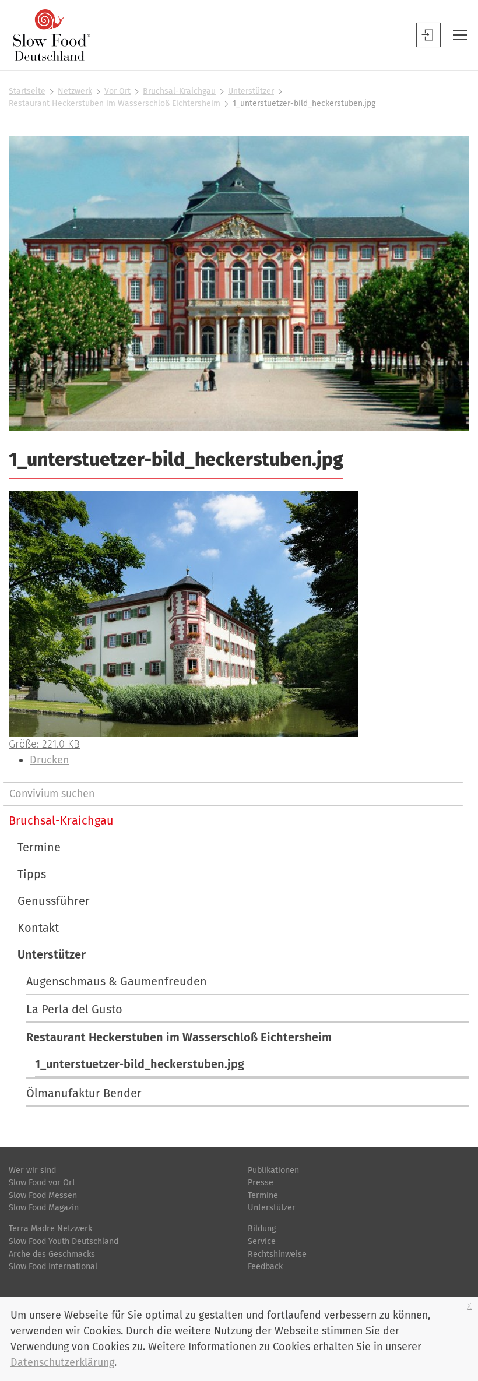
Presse (260, 1183)
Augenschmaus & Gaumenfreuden (116, 981)
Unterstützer (251, 91)
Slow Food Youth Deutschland (63, 1241)
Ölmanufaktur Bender (84, 1093)
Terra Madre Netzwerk (50, 1229)
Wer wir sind (32, 1170)
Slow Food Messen (43, 1195)
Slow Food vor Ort (42, 1183)
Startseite (27, 91)
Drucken (49, 759)
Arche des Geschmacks (52, 1254)
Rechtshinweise (277, 1254)
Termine (39, 847)
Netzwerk (75, 91)
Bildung (262, 1229)
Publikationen (273, 1170)
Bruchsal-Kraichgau (179, 91)
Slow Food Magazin (44, 1208)
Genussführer (53, 901)
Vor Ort (117, 91)
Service (262, 1241)
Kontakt (38, 928)
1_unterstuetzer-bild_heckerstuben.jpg (139, 1064)
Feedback (265, 1266)
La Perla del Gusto (74, 1009)
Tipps (31, 874)
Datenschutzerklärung (62, 1362)
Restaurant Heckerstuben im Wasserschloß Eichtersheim (114, 103)
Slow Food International (53, 1266)
